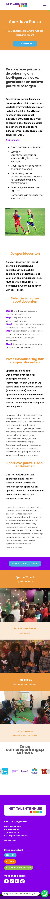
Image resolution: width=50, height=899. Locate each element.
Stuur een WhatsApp (18, 867)
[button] (44, 893)
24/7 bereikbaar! (25, 43)
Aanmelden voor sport (25, 563)
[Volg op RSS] (22, 881)
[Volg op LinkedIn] (17, 881)
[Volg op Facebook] (6, 881)
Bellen (10, 861)
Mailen (10, 855)
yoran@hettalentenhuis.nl (17, 835)
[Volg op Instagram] (12, 881)
